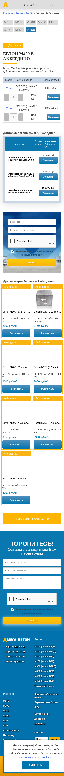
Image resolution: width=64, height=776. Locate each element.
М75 (5, 720)
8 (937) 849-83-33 (15, 651)
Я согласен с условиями (34, 253)
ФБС (37, 707)
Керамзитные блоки (46, 702)
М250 (42, 22)
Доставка (39, 718)
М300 (53, 22)
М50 (5, 725)
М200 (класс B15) (44, 656)
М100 (8, 22)
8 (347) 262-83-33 (38, 5)
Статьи (38, 732)
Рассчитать (16, 333)
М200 (30, 22)
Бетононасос (42, 713)
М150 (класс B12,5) (45, 651)
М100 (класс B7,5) (44, 646)
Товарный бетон (44, 686)
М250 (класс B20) (44, 661)
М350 (8, 30)
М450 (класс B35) (44, 681)
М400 (19, 30)
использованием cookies (36, 757)
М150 (19, 22)
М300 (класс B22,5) (45, 666)
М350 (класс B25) (44, 671)
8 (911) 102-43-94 (15, 656)
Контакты (39, 723)
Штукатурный (11, 730)
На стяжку (9, 735)
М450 (30, 30)
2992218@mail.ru (15, 661)
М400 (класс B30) (44, 676)
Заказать (48, 160)
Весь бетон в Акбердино (32, 518)
